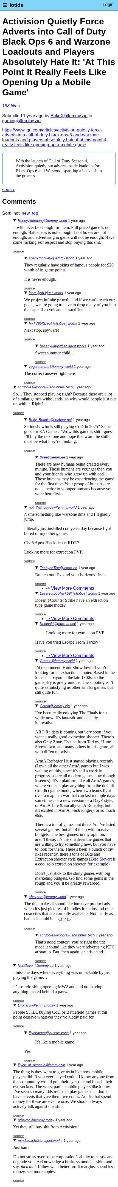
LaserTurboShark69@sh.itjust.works (68, 593)
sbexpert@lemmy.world (47, 897)
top (35, 213)
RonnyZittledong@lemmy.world (42, 221)
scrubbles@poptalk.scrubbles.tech (45, 387)
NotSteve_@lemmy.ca (36, 966)
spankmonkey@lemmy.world (51, 258)
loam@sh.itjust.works (46, 293)
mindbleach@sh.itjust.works (40, 1141)
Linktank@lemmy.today (36, 1005)
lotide (17, 5)
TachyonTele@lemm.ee (58, 568)
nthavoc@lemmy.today (36, 1120)
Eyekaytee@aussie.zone (49, 1033)
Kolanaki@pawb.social (58, 624)
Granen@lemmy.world (57, 661)
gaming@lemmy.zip (21, 120)
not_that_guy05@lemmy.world (53, 507)
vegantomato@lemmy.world (51, 367)
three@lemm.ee (52, 457)
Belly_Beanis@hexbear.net (50, 420)
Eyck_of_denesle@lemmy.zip (41, 1065)
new (26, 213)
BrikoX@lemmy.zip (69, 115)
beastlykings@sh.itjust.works (63, 346)
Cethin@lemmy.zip (55, 706)
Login (108, 4)
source (8, 189)
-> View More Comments (70, 588)
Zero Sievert (101, 859)
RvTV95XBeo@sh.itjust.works (53, 323)
